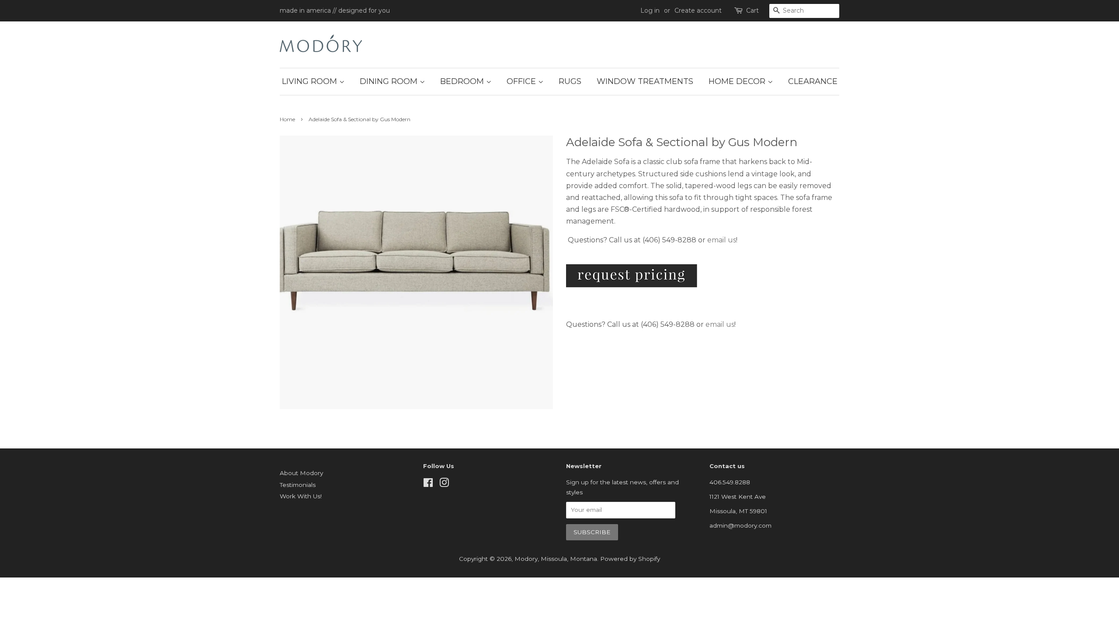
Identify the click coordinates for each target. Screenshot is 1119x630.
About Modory (301, 472)
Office (522, 81)
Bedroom (463, 81)
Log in (650, 10)
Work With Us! (301, 496)
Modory (526, 558)
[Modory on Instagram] (444, 484)
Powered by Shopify (630, 558)
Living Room (310, 81)
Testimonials (298, 484)
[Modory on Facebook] (428, 484)
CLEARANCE (813, 81)
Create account (698, 10)
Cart (752, 10)
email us (721, 240)
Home (287, 119)
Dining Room (390, 81)
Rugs (570, 81)
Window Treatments (645, 81)
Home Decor (738, 81)
